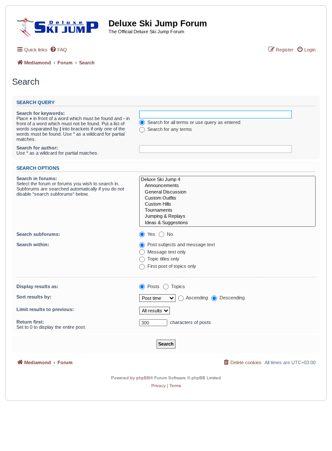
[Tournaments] (227, 210)
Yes (150, 234)
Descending (231, 297)
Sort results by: (33, 296)
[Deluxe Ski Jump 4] (227, 180)
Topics (177, 286)
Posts (153, 286)
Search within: (32, 244)
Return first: (30, 321)
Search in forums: (36, 178)
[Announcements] (227, 186)
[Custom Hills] (227, 204)
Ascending (196, 297)
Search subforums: (38, 234)
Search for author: (37, 147)
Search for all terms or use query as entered (193, 122)
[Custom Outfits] (227, 198)
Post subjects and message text (180, 244)
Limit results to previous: (45, 309)
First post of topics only (171, 266)
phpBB (143, 377)
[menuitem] (58, 49)
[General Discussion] (227, 192)
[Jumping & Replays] (227, 216)
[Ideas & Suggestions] (227, 223)
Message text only (166, 251)
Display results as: (37, 286)
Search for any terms (169, 129)
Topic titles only (162, 258)
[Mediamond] (60, 25)
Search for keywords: (40, 113)
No (169, 234)
